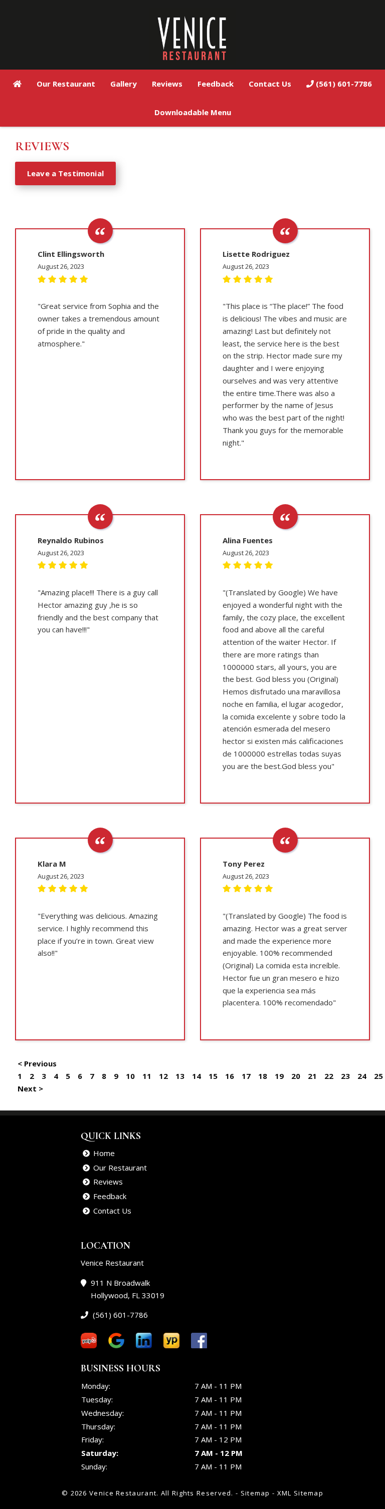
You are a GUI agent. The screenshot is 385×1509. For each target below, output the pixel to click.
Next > (30, 1088)
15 (213, 1076)
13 (179, 1076)
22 (328, 1076)
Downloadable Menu (192, 112)
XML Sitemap (300, 1492)
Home (104, 1153)
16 (229, 1076)
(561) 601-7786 (343, 84)
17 (246, 1076)
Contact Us (270, 84)
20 (295, 1076)
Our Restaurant (66, 84)
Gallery (123, 84)
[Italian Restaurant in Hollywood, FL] (17, 84)
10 (130, 1076)
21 (312, 1076)
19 (279, 1076)
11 (146, 1076)
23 (345, 1076)
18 (262, 1076)
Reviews (167, 84)
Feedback (216, 84)
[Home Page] (192, 36)
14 (196, 1076)
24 (361, 1076)
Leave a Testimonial (65, 173)
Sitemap (255, 1492)
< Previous (37, 1063)
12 (163, 1076)
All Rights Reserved (196, 1492)
